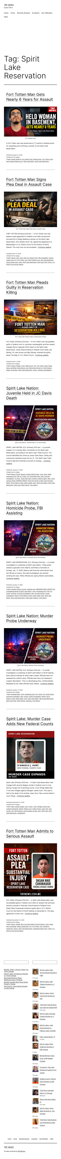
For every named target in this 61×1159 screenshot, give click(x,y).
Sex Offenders (47, 13)
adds (12, 806)
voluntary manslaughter (44, 370)
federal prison (37, 159)
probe (30, 595)
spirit (34, 483)
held (42, 476)
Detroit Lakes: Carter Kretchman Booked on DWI (47, 995)
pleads (8, 370)
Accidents (35, 13)
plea (42, 260)
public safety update (26, 483)
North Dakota (47, 368)
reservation (14, 370)
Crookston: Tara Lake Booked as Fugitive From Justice (48, 1070)
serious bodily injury (12, 262)
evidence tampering (12, 809)
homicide (13, 593)
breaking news (31, 589)
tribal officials (21, 701)
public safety (36, 595)
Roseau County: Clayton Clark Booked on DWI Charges (48, 1081)
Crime (12, 13)
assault (13, 258)
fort (15, 260)
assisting (13, 589)
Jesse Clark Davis (26, 478)
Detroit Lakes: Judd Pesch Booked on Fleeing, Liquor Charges (48, 1028)
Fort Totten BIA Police (33, 476)
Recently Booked (23, 13)
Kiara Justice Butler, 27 (47, 1037)
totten (50, 262)
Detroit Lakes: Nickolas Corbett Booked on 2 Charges (47, 1016)
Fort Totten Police (48, 694)
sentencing (9, 928)
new (12, 811)
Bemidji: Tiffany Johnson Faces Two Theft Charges (16, 970)
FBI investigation (43, 258)
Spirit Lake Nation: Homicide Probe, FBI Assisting (24, 508)
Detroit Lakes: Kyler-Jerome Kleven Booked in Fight (48, 972)
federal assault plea (23, 926)
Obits (6, 17)
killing (50, 366)
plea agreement (48, 260)
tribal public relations (32, 598)
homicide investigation (24, 593)
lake (49, 478)
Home (6, 13)
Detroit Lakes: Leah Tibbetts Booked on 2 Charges (47, 984)
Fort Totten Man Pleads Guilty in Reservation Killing (27, 287)
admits (13, 924)
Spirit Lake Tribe (42, 262)
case (17, 258)
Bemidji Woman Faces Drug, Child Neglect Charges (47, 1058)
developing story (11, 476)
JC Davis (17, 478)
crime (21, 258)
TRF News (9, 5)
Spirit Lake (44, 811)
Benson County (15, 474)
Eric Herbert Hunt (27, 159)
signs (20, 262)
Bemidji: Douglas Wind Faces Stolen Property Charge (16, 983)
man (26, 260)
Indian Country (36, 809)
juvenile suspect (42, 478)
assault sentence (16, 159)
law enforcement (40, 593)
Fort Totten (20, 260)
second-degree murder (30, 811)
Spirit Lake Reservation (42, 161)
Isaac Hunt (45, 809)
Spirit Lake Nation (29, 161)
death (49, 474)
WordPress (21, 1151)
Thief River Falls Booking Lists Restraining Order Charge (48, 1122)
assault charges (16, 366)
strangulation (21, 813)
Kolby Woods (21, 368)
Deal (25, 258)
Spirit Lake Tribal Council (21, 485)
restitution (46, 926)
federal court (29, 366)
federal (21, 809)
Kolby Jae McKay (11, 368)
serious (16, 928)
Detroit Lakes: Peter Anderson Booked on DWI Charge (47, 1046)
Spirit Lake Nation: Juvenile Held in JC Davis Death (29, 393)
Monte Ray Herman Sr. (35, 368)
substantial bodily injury (40, 928)
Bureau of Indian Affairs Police (30, 474)
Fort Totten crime (47, 159)
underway (29, 701)
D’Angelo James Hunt (43, 806)
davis (45, 474)
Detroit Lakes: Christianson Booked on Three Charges (16, 975)
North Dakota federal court (14, 161)
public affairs (20, 698)
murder (26, 696)
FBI (18, 476)
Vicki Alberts (34, 485)
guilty (46, 366)
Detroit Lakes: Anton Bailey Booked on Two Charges (47, 1111)
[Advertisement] (30, 40)
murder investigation (35, 696)
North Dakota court (34, 260)
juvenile (34, 478)
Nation (8, 483)
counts (30, 806)
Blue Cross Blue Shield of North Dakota (33, 924)
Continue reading (44, 247)
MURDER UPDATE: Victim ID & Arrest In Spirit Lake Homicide (34, 481)
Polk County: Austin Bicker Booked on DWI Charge (15, 987)
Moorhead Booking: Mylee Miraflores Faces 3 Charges (13, 979)
